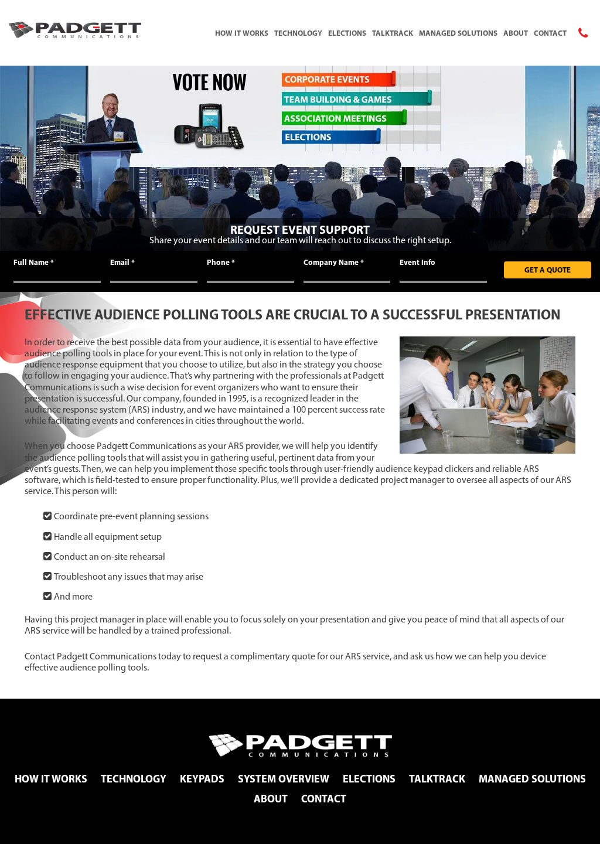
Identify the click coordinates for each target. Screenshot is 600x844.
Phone (221, 262)
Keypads (202, 778)
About (515, 33)
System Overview (283, 778)
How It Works (241, 33)
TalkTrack (392, 33)
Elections (347, 33)
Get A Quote (547, 269)
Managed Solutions (458, 33)
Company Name (334, 262)
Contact (550, 33)
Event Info (417, 262)
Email (122, 262)
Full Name (33, 262)
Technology (298, 33)
